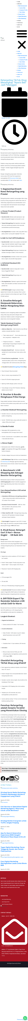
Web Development (22, 6)
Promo (19, 20)
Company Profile (23, 10)
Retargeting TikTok (18, 366)
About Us (19, 24)
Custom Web (22, 8)
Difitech (19, 963)
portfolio (20, 22)
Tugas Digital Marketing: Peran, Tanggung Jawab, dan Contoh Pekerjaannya (13, 849)
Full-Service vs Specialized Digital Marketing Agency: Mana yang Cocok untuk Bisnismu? (14, 808)
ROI (9, 180)
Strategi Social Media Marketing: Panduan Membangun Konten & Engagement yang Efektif (13, 794)
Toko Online (22, 12)
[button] (21, 39)
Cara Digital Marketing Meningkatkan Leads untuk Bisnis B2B (14, 863)
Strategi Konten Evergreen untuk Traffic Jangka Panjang (13, 822)
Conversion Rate (14, 178)
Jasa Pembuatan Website (7, 904)
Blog (18, 27)
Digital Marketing (22, 16)
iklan (21, 180)
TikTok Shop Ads (6, 461)
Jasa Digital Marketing (6, 899)
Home (18, 1)
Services (19, 3)
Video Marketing (22, 18)
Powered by (22, 1019)
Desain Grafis (21, 14)
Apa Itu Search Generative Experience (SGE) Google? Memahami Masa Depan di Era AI (13, 835)
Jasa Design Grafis (5, 901)
